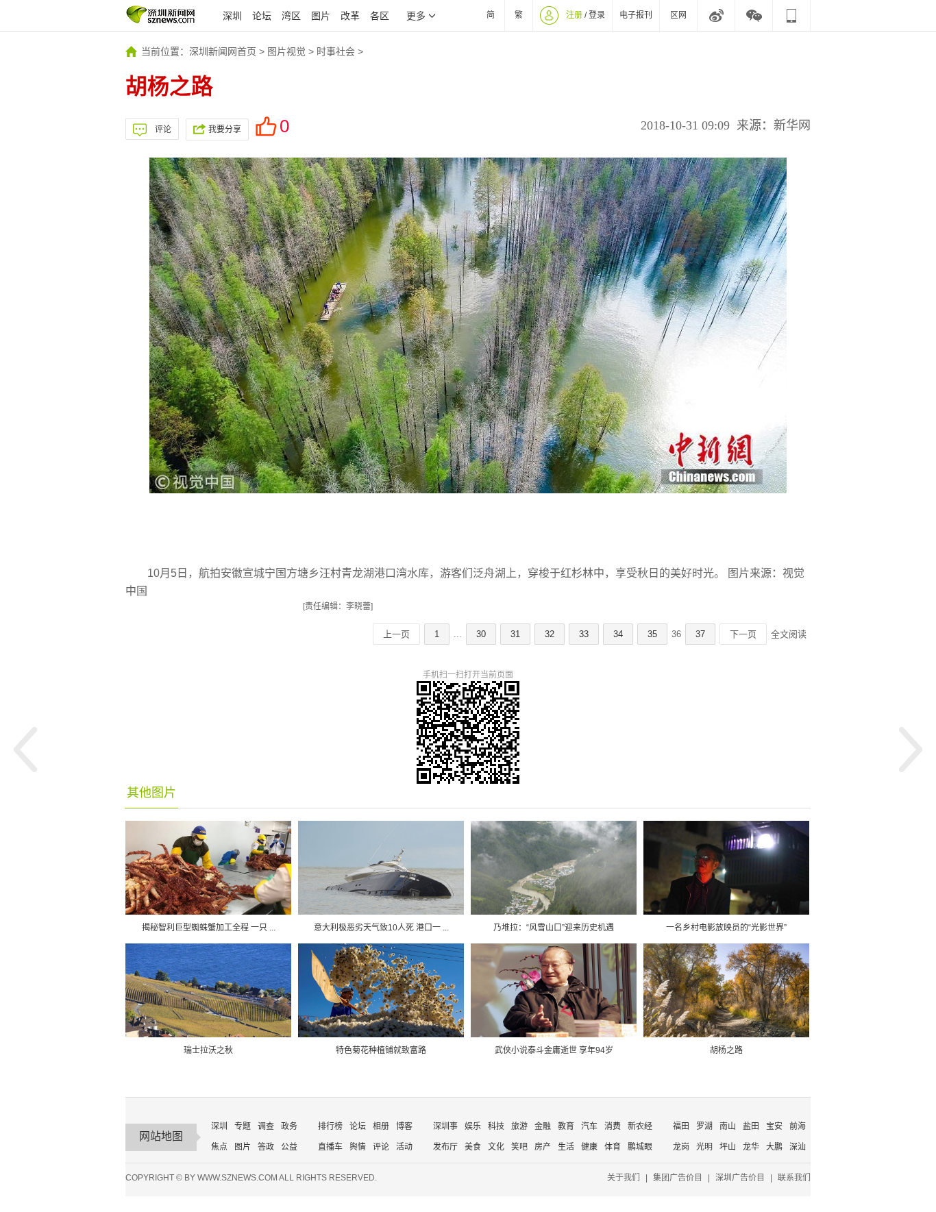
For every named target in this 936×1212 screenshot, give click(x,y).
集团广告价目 (677, 1178)
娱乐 (473, 1126)
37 (700, 634)
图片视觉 (286, 51)
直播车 (330, 1147)
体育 (612, 1147)
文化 (496, 1147)
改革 (350, 15)
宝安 (774, 1126)
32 (549, 634)
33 (584, 634)
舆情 (357, 1147)
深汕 (797, 1147)
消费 (612, 1126)
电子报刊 (635, 15)
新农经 (640, 1126)
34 (618, 634)
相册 (381, 1126)
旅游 (519, 1126)
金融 (542, 1126)
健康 (589, 1147)
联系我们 (794, 1178)
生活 (566, 1147)
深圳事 (445, 1126)
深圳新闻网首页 (222, 51)
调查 (266, 1126)
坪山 (727, 1147)
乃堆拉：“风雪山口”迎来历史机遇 (553, 927)
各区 (379, 15)
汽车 (589, 1126)
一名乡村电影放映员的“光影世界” (726, 927)
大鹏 (774, 1147)
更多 (416, 15)
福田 (681, 1126)
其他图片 (151, 793)
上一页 (396, 634)
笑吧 (519, 1147)
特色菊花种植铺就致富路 (381, 1050)
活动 (404, 1147)
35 (652, 634)
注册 (574, 15)
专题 (242, 1126)
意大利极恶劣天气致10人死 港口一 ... (381, 927)
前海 (797, 1126)
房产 (542, 1147)
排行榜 (330, 1126)
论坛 (261, 15)
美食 (473, 1147)
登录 (597, 15)
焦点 (219, 1147)
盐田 (751, 1126)
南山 (727, 1126)
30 (481, 634)
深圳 (232, 15)
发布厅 (445, 1147)
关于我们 (623, 1178)
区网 (678, 15)
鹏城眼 (640, 1147)
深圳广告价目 (740, 1178)
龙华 (751, 1147)
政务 (289, 1126)
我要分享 (224, 129)
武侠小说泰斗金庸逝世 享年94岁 (554, 1050)
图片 (320, 15)
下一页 (743, 634)
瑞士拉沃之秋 (208, 1050)
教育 (566, 1126)
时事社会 (336, 51)
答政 (266, 1147)
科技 (496, 1126)
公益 (289, 1147)
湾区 (291, 15)
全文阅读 (788, 634)
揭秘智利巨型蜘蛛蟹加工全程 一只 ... (208, 927)
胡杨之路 (726, 1050)
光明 (704, 1147)
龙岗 (681, 1147)
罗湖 (704, 1126)
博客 (404, 1126)
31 (515, 634)
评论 (163, 129)
